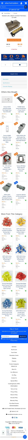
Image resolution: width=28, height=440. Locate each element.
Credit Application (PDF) (14, 383)
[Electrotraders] (12, 3)
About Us (14, 369)
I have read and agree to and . (14, 339)
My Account (14, 349)
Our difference (14, 372)
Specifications (6, 82)
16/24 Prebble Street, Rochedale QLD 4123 (15, 408)
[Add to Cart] (11, 114)
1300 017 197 (14, 10)
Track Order (14, 352)
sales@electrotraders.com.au (14, 414)
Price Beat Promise (14, 403)
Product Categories (14, 364)
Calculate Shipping (7, 86)
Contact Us (14, 378)
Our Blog (14, 375)
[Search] (25, 6)
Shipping (14, 358)
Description (5, 79)
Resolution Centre (14, 355)
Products (14, 361)
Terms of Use (14, 389)
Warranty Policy (14, 400)
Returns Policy (14, 394)
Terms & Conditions (20, 339)
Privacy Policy (13, 340)
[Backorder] (25, 236)
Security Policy (14, 397)
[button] (14, 40)
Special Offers (14, 380)
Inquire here (14, 74)
